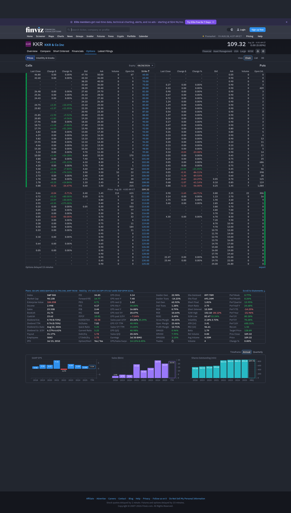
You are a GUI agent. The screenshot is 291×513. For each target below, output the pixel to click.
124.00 (145, 240)
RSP (120, 290)
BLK (52, 290)
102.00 (145, 162)
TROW (74, 290)
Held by (83, 290)
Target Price (235, 330)
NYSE (250, 51)
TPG (59, 290)
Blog (131, 498)
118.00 (145, 220)
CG (56, 290)
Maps (51, 36)
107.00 (145, 179)
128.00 (145, 253)
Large (243, 51)
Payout (30, 334)
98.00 (145, 148)
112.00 (145, 199)
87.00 (145, 111)
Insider (90, 36)
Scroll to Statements (253, 290)
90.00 (145, 121)
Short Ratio (193, 305)
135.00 (145, 263)
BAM (47, 290)
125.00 (145, 243)
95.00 (145, 138)
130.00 (145, 260)
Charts (60, 36)
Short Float (193, 302)
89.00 (145, 118)
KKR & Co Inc (54, 45)
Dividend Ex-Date (35, 327)
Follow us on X (160, 498)
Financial (207, 51)
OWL (64, 290)
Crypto (120, 36)
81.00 (145, 91)
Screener (40, 36)
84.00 (145, 101)
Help (260, 36)
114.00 (145, 206)
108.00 (145, 182)
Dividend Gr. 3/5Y (35, 330)
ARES (42, 290)
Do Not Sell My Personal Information (187, 498)
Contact (122, 498)
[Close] (286, 22)
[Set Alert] (257, 51)
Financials (78, 51)
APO (37, 290)
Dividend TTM (33, 323)
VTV (106, 290)
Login (243, 29)
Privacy (146, 498)
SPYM (124, 290)
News (70, 36)
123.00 (145, 236)
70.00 (145, 81)
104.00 (145, 168)
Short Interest (61, 51)
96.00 (145, 142)
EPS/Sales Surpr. (118, 341)
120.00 (145, 226)
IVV (98, 290)
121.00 (145, 230)
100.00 (145, 155)
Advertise (101, 498)
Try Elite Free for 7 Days (199, 22)
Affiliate (90, 498)
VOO (94, 290)
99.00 (145, 152)
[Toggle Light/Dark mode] (230, 29)
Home (30, 36)
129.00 (145, 257)
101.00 (145, 158)
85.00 (145, 105)
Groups (79, 36)
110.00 (145, 193)
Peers (28, 290)
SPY (102, 290)
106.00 (145, 175)
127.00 (145, 250)
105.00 (145, 172)
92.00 (145, 128)
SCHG (130, 290)
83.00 (145, 98)
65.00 (145, 78)
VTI (89, 290)
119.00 (145, 223)
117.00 (145, 216)
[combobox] (98, 29)
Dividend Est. (33, 319)
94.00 (145, 135)
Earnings (114, 337)
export (262, 267)
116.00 (145, 213)
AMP (69, 290)
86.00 (145, 108)
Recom (233, 327)
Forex (111, 36)
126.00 (145, 247)
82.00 (145, 94)
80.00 (145, 88)
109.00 (145, 185)
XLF (110, 290)
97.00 (145, 145)
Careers (112, 498)
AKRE (114, 290)
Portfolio (131, 36)
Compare (45, 51)
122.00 (145, 233)
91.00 (145, 125)
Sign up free (258, 29)
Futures (101, 36)
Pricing (249, 36)
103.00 (145, 165)
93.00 (145, 131)
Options (90, 51)
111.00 (145, 196)
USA (236, 51)
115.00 (145, 210)
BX (33, 290)
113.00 (145, 203)
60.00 (145, 74)
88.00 (145, 115)
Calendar (143, 36)
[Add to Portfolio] (263, 51)
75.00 (145, 84)
